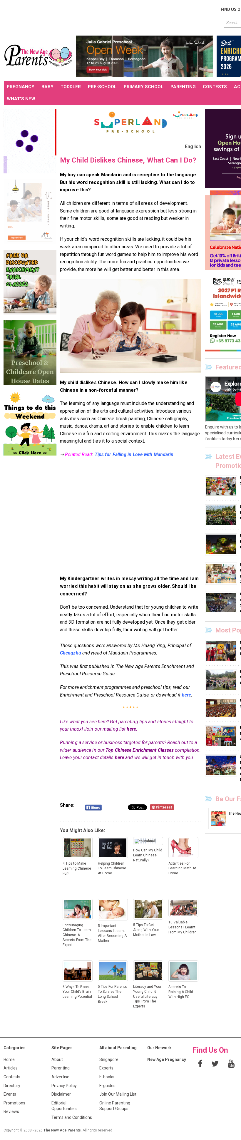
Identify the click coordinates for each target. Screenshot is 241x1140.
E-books (106, 1076)
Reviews (11, 1111)
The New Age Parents (62, 1130)
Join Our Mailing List (117, 1094)
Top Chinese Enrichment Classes (140, 750)
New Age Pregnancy (166, 1059)
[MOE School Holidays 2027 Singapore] (221, 708)
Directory (12, 1085)
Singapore (108, 1059)
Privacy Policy (64, 1085)
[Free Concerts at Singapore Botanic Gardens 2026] (221, 680)
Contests (12, 1076)
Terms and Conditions (71, 1117)
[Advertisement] (111, 17)
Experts (106, 1068)
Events (10, 1094)
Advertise (60, 1076)
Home (9, 1059)
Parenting (60, 1068)
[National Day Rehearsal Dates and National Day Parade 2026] (221, 651)
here (131, 729)
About (57, 1059)
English (193, 146)
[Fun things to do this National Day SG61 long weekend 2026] (221, 736)
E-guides (107, 1085)
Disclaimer (61, 1094)
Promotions (14, 1103)
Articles (11, 1068)
